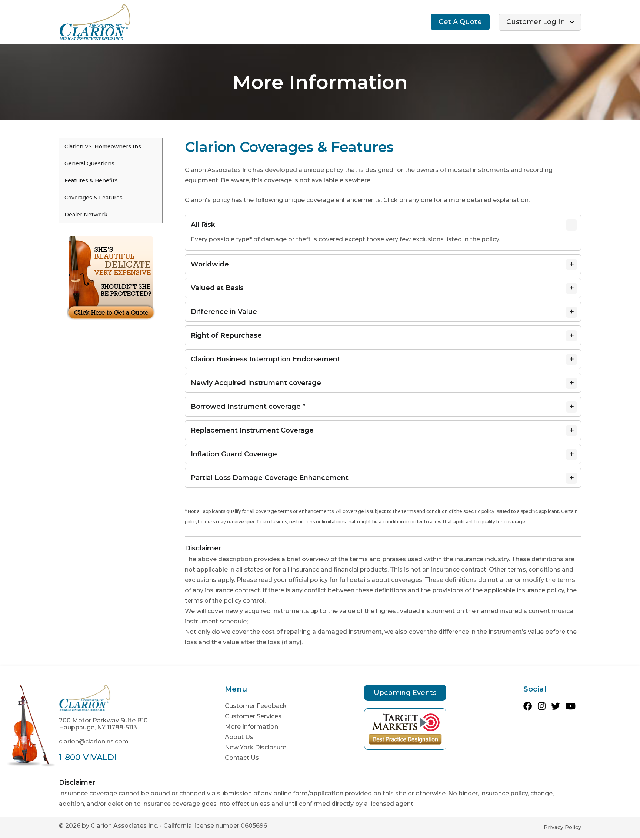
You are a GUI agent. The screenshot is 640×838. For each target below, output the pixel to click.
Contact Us (242, 757)
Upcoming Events (405, 693)
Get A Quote (460, 22)
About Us (239, 737)
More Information (251, 726)
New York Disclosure (255, 747)
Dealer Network (85, 214)
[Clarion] (95, 21)
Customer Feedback (256, 705)
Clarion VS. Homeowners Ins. (103, 146)
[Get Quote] (111, 278)
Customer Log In (535, 22)
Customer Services (253, 716)
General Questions (89, 163)
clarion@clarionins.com (94, 741)
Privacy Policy (562, 827)
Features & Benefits (91, 180)
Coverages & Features (93, 197)
